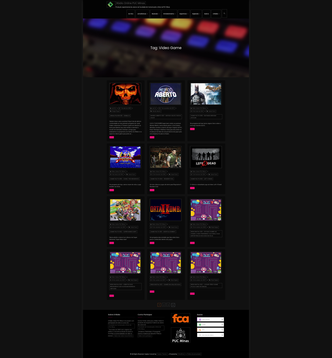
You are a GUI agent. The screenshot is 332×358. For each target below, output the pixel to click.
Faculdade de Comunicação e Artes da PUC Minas (120, 326)
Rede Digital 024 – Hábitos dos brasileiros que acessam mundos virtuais (122, 286)
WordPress (181, 354)
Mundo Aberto (157, 111)
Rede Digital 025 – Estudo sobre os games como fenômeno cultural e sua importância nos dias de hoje (205, 234)
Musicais (155, 14)
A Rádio (215, 14)
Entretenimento (168, 14)
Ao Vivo (130, 14)
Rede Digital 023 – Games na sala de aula (165, 284)
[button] (224, 13)
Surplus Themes (162, 354)
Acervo (206, 14)
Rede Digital (214, 227)
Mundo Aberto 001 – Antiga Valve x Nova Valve (166, 117)
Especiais (195, 14)
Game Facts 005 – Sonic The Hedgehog (124, 179)
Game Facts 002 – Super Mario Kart (123, 232)
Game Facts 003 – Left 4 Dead (201, 179)
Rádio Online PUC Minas (130, 3)
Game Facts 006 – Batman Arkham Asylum (203, 117)
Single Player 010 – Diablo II (120, 116)
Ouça (111, 137)
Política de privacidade (194, 354)
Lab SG (114, 108)
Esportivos (183, 14)
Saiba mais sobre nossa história (123, 336)
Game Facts (212, 111)
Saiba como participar (145, 336)
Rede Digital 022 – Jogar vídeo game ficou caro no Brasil (204, 285)
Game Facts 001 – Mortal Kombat (163, 232)
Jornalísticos (141, 14)
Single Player (116, 111)
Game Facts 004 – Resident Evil (162, 179)
